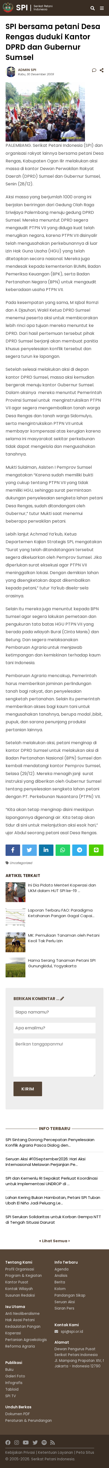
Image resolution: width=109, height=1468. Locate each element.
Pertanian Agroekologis (26, 1339)
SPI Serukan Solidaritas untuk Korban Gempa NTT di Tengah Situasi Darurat (53, 1219)
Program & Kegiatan (23, 1275)
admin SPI (27, 69)
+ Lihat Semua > (54, 1241)
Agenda (61, 1269)
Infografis (13, 1382)
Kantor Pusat (16, 1282)
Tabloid (12, 1389)
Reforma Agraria (20, 1346)
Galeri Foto (15, 1376)
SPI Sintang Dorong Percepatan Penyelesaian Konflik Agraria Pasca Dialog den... (50, 1142)
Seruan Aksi (64, 1302)
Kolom (60, 1288)
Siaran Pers (64, 1308)
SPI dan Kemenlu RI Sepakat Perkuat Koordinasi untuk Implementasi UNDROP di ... (52, 1180)
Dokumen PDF (17, 1414)
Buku (9, 1369)
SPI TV (10, 1396)
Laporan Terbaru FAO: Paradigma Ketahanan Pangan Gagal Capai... (61, 912)
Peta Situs (85, 1452)
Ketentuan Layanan (55, 1452)
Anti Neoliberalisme (22, 1313)
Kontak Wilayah (19, 1288)
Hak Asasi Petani (20, 1319)
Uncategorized (20, 863)
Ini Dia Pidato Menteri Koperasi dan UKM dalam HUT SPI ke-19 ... (62, 887)
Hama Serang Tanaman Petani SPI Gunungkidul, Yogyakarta (62, 963)
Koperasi (13, 1333)
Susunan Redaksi (20, 1295)
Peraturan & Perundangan (28, 1420)
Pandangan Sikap (69, 1295)
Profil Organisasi (19, 1269)
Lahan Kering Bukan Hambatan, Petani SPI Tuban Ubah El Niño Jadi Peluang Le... (53, 1200)
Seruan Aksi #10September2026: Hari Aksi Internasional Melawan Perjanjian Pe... (45, 1161)
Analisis (60, 1275)
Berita (59, 1282)
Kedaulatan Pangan (22, 1326)
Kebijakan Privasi (20, 1452)
